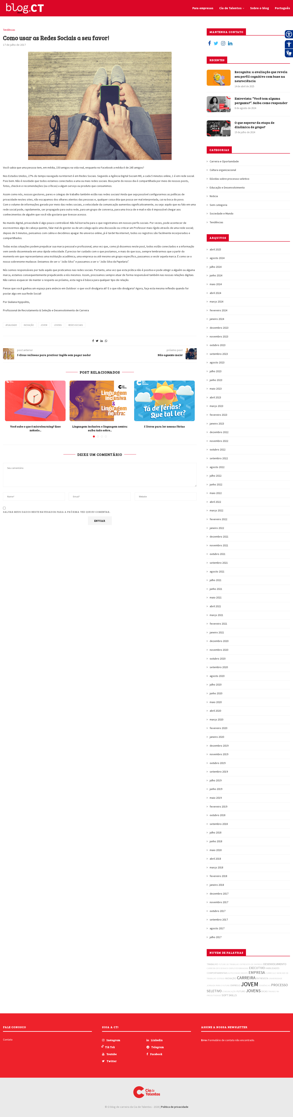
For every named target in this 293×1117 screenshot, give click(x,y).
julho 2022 (215, 475)
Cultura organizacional (223, 170)
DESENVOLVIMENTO (274, 964)
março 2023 (216, 406)
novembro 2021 (219, 545)
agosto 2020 (217, 676)
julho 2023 (215, 371)
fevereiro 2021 (218, 623)
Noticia (214, 196)
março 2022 (216, 510)
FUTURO (241, 991)
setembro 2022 (219, 458)
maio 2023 (216, 388)
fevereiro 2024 (218, 310)
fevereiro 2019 (218, 806)
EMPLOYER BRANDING (238, 968)
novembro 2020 (219, 650)
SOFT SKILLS (229, 995)
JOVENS (58, 325)
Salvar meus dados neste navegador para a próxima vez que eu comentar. (56, 511)
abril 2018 (215, 858)
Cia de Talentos (230, 8)
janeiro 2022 (217, 528)
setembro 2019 (219, 771)
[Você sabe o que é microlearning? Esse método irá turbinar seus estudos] (35, 401)
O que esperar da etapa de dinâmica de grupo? (254, 124)
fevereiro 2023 (218, 415)
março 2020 (216, 719)
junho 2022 (216, 484)
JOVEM (44, 325)
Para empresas (202, 8)
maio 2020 (216, 702)
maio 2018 (216, 850)
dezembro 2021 (219, 536)
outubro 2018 (217, 815)
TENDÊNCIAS (264, 985)
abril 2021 (215, 606)
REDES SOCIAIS (75, 325)
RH (277, 991)
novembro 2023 (219, 336)
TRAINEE (272, 991)
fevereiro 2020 (218, 728)
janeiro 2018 (217, 885)
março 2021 (216, 615)
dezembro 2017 (219, 893)
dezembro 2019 (219, 745)
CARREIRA (246, 977)
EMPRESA (257, 972)
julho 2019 (215, 780)
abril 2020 (215, 710)
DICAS (264, 991)
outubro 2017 (217, 911)
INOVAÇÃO (29, 325)
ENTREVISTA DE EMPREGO (251, 964)
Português (282, 8)
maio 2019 (216, 798)
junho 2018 (216, 841)
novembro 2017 (219, 902)
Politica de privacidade (174, 1107)
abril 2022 (215, 502)
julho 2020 (215, 684)
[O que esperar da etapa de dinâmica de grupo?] (219, 128)
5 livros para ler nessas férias (164, 426)
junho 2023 (216, 380)
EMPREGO (235, 985)
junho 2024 (216, 275)
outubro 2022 (217, 449)
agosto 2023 (217, 362)
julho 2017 (215, 937)
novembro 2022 (219, 441)
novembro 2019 (219, 754)
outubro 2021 (217, 554)
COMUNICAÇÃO (229, 991)
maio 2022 (216, 493)
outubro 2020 (217, 658)
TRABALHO (212, 964)
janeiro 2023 (217, 423)
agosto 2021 (217, 571)
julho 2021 (215, 580)
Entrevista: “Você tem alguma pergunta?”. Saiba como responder (261, 100)
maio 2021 (216, 597)
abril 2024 (215, 293)
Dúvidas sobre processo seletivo (229, 179)
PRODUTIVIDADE (214, 995)
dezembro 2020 (219, 641)
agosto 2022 (217, 467)
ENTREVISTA (262, 978)
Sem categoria (218, 205)
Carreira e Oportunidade (224, 161)
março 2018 (216, 867)
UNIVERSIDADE (275, 978)
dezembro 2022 (219, 432)
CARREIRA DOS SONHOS (217, 968)
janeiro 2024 (217, 319)
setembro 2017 (219, 919)
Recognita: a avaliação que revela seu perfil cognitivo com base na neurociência (261, 76)
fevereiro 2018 (218, 876)
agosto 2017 (217, 928)
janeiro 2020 (217, 737)
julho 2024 (215, 267)
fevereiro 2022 (218, 519)
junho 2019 (216, 789)
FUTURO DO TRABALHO (229, 964)
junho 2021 (216, 589)
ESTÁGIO (221, 978)
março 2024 (216, 301)
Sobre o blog (259, 8)
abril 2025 (215, 249)
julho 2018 (215, 832)
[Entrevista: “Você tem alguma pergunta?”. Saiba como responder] (219, 104)
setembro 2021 (219, 562)
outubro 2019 (217, 763)
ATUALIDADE (11, 325)
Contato (8, 1039)
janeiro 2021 (217, 632)
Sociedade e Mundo (221, 213)
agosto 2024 (217, 258)
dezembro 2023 (219, 327)
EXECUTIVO (257, 968)
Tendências (9, 30)
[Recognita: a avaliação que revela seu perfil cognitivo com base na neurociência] (219, 78)
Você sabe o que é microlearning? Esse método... (35, 428)
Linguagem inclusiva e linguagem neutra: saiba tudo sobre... (100, 428)
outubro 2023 (217, 345)
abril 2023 (215, 397)
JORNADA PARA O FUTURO (218, 985)
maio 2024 (216, 284)
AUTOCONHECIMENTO (238, 973)
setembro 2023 (219, 354)
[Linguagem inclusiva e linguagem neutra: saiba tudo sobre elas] (100, 401)
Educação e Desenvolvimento (227, 187)
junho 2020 (216, 693)
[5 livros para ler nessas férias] (164, 401)
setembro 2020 (219, 667)
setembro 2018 (219, 824)
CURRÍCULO (270, 973)
